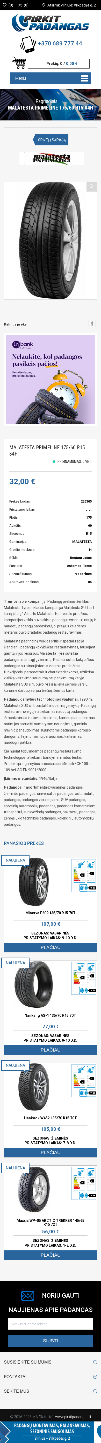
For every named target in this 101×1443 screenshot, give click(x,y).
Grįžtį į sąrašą (52, 140)
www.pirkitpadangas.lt (73, 1417)
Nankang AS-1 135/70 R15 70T (50, 1015)
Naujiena (15, 860)
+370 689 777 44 (60, 43)
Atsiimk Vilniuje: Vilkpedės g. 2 (71, 5)
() (11, 5)
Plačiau (51, 947)
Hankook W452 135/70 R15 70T (50, 1118)
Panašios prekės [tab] (24, 843)
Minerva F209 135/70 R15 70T (50, 913)
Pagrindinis (46, 101)
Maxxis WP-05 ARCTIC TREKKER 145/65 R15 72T (50, 1222)
